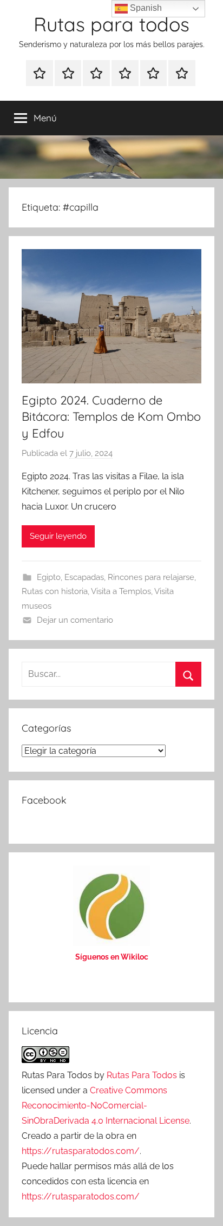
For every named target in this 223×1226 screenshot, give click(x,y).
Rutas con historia (55, 591)
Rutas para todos (111, 24)
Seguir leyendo (58, 536)
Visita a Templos (121, 591)
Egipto (49, 577)
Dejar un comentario (75, 620)
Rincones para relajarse (151, 577)
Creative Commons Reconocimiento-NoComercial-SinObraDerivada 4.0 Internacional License (105, 1105)
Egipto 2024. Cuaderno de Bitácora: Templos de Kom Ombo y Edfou (111, 417)
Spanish (145, 7)
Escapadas (84, 577)
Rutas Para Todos (142, 1075)
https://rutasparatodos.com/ (81, 1151)
